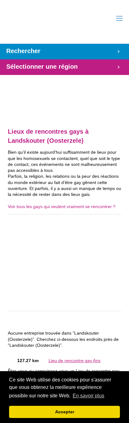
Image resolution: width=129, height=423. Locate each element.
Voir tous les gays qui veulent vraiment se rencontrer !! (62, 206)
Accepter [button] (64, 411)
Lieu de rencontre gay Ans (75, 360)
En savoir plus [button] (88, 395)
